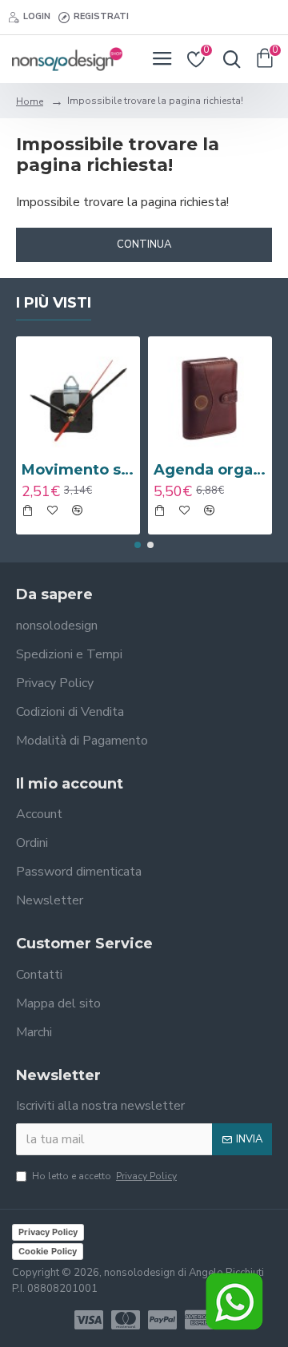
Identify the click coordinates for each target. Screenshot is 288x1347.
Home (29, 101)
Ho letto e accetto (104, 1176)
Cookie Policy (47, 1251)
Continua (144, 244)
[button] (137, 545)
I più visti (53, 303)
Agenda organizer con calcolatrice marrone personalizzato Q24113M (210, 470)
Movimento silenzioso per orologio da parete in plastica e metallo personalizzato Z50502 (78, 470)
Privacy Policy (48, 1232)
